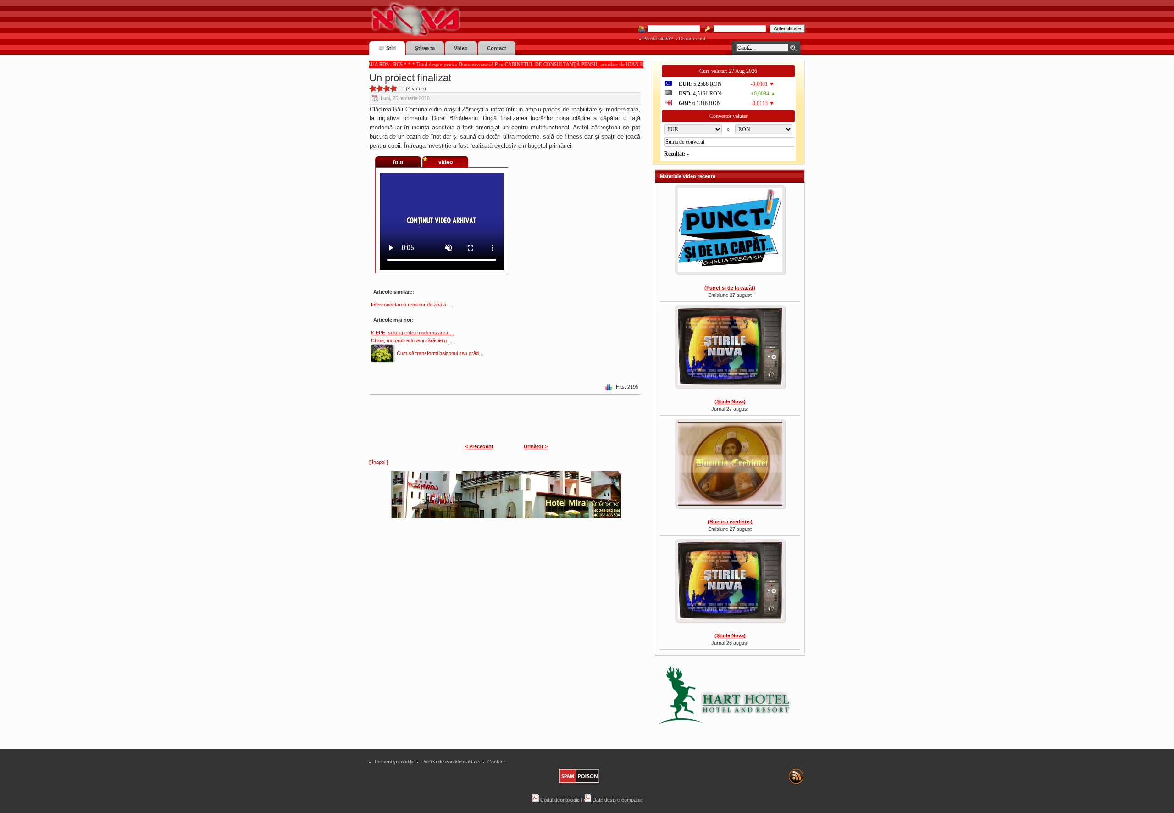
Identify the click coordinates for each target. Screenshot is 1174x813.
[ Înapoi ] (378, 462)
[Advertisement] (511, 585)
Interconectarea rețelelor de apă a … (412, 304)
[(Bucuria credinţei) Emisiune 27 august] (730, 464)
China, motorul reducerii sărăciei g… (411, 340)
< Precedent (479, 446)
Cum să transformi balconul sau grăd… (440, 353)
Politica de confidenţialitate (450, 761)
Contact (496, 761)
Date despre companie (617, 799)
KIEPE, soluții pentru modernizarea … (412, 332)
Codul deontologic (559, 799)
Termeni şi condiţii (393, 761)
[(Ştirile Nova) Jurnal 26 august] (730, 581)
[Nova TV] (495, 19)
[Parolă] (737, 28)
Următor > (536, 446)
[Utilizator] (671, 28)
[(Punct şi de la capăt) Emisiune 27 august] (730, 230)
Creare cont (692, 38)
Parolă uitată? (657, 38)
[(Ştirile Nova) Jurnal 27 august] (730, 347)
